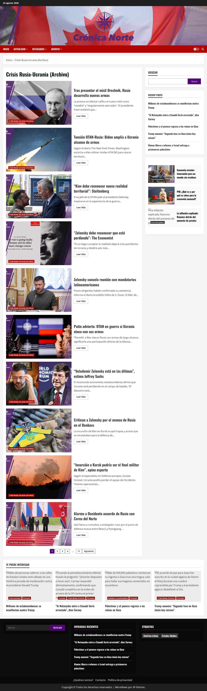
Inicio (6, 49)
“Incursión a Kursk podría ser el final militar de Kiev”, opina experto (39, 477)
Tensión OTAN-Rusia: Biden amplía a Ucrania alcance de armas (39, 150)
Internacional (15, 598)
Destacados (38, 49)
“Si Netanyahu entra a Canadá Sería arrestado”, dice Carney (75, 608)
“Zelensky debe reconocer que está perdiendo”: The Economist (39, 243)
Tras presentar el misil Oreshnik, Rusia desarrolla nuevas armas (39, 103)
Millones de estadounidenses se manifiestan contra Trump (23, 608)
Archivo (55, 49)
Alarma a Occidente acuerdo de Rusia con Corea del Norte (39, 524)
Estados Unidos (169, 636)
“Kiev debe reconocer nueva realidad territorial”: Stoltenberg (39, 196)
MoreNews (121, 687)
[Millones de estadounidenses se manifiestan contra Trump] (29, 586)
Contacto (100, 680)
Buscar (153, 72)
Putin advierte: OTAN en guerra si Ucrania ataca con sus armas (39, 337)
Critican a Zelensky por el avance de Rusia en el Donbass (39, 430)
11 (79, 551)
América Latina (151, 636)
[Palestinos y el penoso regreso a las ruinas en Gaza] (128, 586)
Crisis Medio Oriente (76, 598)
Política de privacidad (120, 680)
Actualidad (19, 49)
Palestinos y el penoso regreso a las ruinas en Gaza (173, 126)
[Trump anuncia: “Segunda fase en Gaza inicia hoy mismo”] (178, 586)
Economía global (157, 179)
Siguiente (89, 551)
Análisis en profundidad (118, 598)
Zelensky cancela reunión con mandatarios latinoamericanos (39, 290)
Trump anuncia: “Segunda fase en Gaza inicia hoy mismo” (176, 608)
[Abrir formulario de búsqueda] (203, 49)
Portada (26, 598)
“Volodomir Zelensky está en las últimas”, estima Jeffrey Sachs (39, 384)
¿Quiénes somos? (83, 680)
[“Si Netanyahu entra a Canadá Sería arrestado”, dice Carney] (79, 586)
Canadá (62, 598)
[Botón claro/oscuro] (196, 49)
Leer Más (82, 116)
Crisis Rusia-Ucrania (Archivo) (21, 121)
